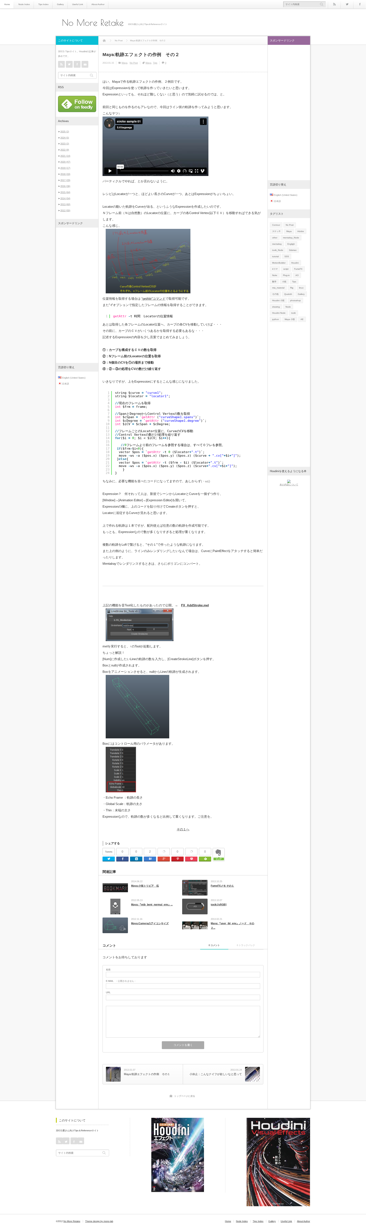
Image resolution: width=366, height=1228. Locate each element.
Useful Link (77, 4)
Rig (291, 288)
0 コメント (214, 945)
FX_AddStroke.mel (195, 605)
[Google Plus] (164, 851)
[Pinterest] (177, 859)
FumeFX (298, 269)
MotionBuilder (279, 263)
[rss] (334, 4)
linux (301, 288)
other (274, 237)
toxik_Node (277, 250)
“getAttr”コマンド (153, 298)
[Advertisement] (77, 295)
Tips (155, 63)
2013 (65, 204)
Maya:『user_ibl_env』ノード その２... (232, 926)
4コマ (275, 269)
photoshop (295, 300)
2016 (65, 186)
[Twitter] (347, 4)
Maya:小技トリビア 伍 (145, 885)
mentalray (277, 244)
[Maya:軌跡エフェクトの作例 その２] (148, 292)
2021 (65, 156)
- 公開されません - (121, 981)
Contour (276, 225)
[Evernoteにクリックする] (219, 860)
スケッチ (276, 231)
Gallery (60, 4)
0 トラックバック (246, 945)
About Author (98, 4)
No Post (134, 63)
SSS (286, 256)
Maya (124, 63)
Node (288, 307)
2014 (65, 198)
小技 (284, 281)
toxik (293, 313)
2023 (64, 143)
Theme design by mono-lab (99, 1221)
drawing (276, 307)
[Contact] (85, 64)
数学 (274, 281)
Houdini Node (279, 313)
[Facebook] (359, 4)
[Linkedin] (136, 859)
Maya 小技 (290, 319)
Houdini (295, 263)
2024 (64, 137)
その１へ (183, 829)
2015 (65, 192)
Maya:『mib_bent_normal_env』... (152, 904)
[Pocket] (191, 851)
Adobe (300, 231)
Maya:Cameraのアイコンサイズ (150, 923)
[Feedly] (205, 859)
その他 (275, 294)
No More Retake (93, 22)
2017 (65, 180)
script (285, 269)
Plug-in (286, 275)
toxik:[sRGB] (218, 904)
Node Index (24, 4)
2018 (65, 174)
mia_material (278, 288)
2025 (64, 131)
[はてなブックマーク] (150, 859)
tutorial (275, 256)
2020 (65, 162)
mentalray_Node (291, 237)
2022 (64, 149)
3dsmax (293, 250)
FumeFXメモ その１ (222, 885)
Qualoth (288, 294)
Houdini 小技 (278, 300)
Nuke (274, 275)
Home (7, 4)
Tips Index (43, 4)
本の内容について (289, 484)
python (275, 319)
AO (297, 275)
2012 (65, 210)
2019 (65, 168)
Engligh (291, 244)
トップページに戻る (184, 1096)
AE (302, 319)
